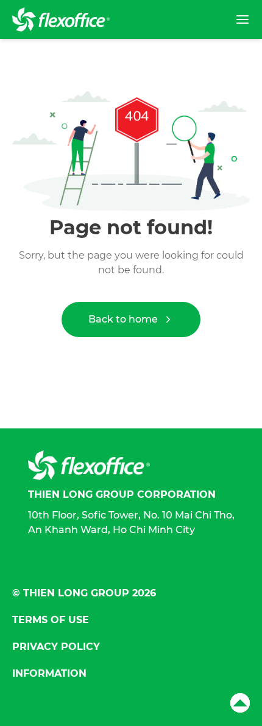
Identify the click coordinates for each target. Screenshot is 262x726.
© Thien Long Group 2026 (84, 593)
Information (49, 673)
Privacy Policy (56, 646)
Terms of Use (50, 620)
